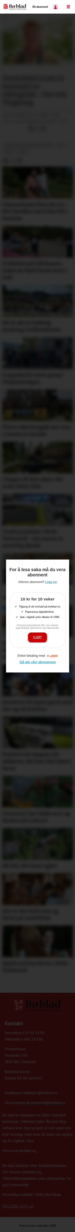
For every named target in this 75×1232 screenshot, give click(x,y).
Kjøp (37, 637)
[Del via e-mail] (44, 129)
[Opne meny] (68, 7)
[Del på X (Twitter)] (37, 129)
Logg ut (26, 1205)
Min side (10, 1205)
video (23, 152)
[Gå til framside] (15, 7)
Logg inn (56, 6)
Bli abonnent (40, 6)
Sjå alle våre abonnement (37, 662)
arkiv (61, 145)
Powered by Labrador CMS (37, 1226)
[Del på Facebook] (31, 129)
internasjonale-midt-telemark (28, 145)
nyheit (9, 152)
